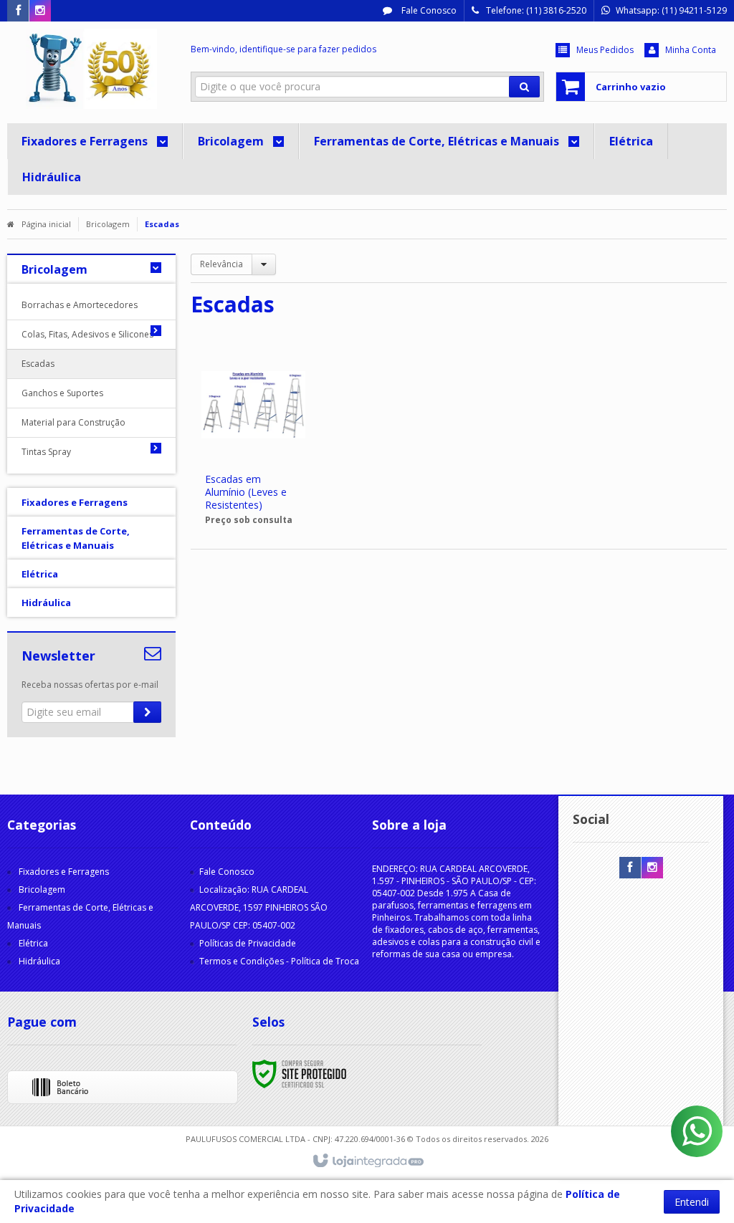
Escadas (38, 364)
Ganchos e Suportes (62, 393)
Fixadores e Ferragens (64, 871)
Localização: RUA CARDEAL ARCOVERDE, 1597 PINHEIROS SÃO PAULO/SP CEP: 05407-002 (259, 907)
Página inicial (46, 224)
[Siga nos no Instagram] (40, 11)
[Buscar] (524, 86)
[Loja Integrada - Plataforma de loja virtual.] (367, 1161)
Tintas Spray (46, 452)
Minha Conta (690, 50)
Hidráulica (39, 961)
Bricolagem (108, 224)
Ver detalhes (261, 482)
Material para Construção (73, 422)
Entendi (692, 1202)
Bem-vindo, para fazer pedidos (283, 49)
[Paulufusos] (91, 69)
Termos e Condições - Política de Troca (279, 961)
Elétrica (33, 943)
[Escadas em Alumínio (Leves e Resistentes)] (253, 441)
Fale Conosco (428, 10)
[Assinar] (147, 712)
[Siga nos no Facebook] (18, 11)
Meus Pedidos (605, 50)
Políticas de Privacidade (247, 943)
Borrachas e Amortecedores (80, 305)
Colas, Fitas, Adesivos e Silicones (81, 334)
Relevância (221, 264)
